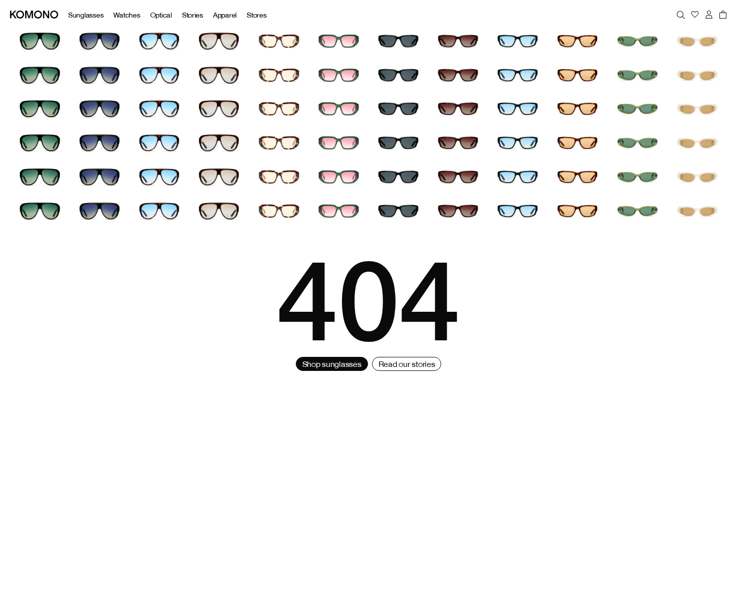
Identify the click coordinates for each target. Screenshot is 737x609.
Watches (126, 15)
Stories (192, 15)
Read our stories (407, 363)
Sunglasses (85, 15)
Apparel (225, 15)
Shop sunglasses (331, 363)
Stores (256, 15)
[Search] (681, 14)
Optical (161, 15)
